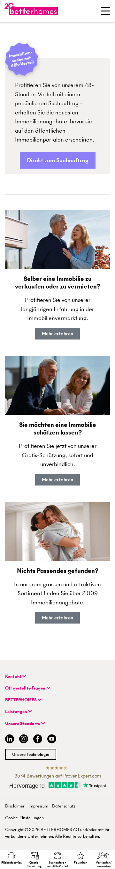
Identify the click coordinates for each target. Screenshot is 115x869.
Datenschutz (63, 806)
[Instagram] (24, 739)
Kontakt (13, 676)
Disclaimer (15, 806)
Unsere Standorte (23, 723)
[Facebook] (38, 739)
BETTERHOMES (21, 700)
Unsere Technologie (30, 754)
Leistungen (16, 712)
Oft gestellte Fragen (25, 688)
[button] (58, 160)
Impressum (38, 806)
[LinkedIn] (8, 739)
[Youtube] (52, 739)
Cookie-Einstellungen (24, 818)
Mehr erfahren (57, 333)
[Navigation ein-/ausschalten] (105, 11)
